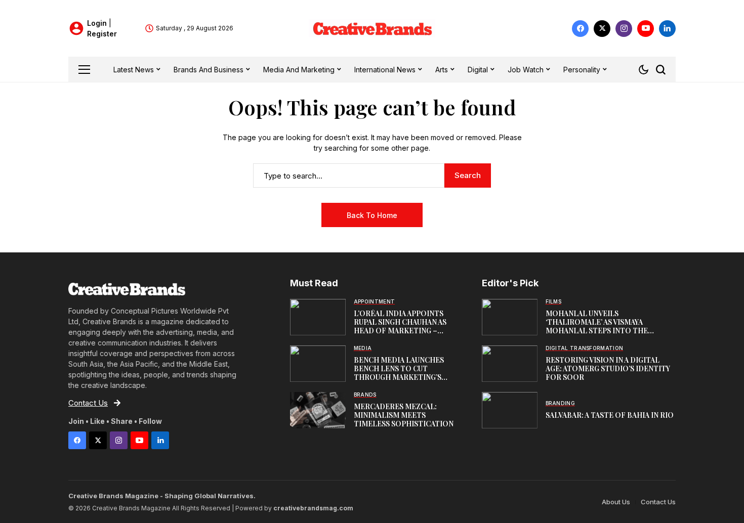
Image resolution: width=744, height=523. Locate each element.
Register (102, 33)
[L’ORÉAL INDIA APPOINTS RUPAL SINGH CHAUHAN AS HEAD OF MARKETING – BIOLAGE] (318, 317)
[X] (602, 28)
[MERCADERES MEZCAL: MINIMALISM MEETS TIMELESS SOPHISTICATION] (318, 410)
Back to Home (372, 215)
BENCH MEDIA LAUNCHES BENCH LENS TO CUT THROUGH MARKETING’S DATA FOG (399, 372)
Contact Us (658, 502)
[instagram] (623, 28)
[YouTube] (645, 28)
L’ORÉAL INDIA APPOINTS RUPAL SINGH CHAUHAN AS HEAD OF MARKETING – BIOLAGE (400, 326)
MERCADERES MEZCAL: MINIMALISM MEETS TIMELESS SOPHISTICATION (403, 415)
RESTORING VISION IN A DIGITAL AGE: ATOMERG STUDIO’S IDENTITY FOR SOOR (608, 368)
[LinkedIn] (667, 28)
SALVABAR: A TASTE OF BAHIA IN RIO (610, 415)
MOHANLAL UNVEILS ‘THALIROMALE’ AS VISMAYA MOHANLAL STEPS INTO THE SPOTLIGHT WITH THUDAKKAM (601, 326)
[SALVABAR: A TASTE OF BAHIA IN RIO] (510, 410)
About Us (616, 502)
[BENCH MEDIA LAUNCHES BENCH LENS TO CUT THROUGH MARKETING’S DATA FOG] (318, 363)
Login (98, 23)
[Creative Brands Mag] (372, 28)
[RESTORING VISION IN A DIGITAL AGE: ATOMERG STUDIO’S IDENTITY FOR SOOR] (510, 363)
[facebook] (580, 28)
